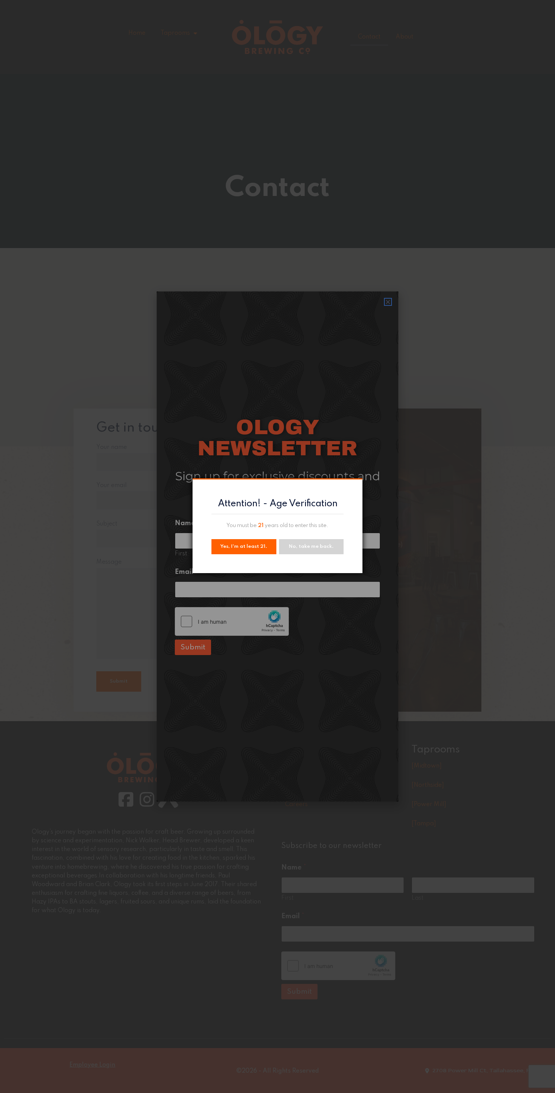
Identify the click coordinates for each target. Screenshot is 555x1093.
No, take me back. (311, 546)
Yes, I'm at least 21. (243, 546)
